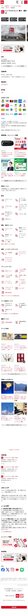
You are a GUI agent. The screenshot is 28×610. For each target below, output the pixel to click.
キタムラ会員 (22, 1)
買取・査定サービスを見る (8, 244)
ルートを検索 (21, 66)
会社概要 (8, 590)
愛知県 (2, 7)
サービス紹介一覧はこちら (14, 374)
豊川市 (7, 7)
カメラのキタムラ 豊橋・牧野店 (11, 467)
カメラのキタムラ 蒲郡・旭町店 (11, 476)
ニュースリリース (19, 588)
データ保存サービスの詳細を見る (9, 313)
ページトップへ (23, 584)
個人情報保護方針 (9, 588)
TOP (2, 6)
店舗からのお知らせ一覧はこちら (14, 425)
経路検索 (14, 607)
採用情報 (14, 590)
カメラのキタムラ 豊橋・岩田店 (11, 457)
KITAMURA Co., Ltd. (11, 600)
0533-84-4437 (4, 84)
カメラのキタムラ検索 (16, 6)
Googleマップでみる (14, 449)
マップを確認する (7, 66)
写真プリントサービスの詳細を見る (10, 295)
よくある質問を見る (6, 531)
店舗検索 (7, 6)
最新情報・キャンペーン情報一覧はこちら (14, 180)
